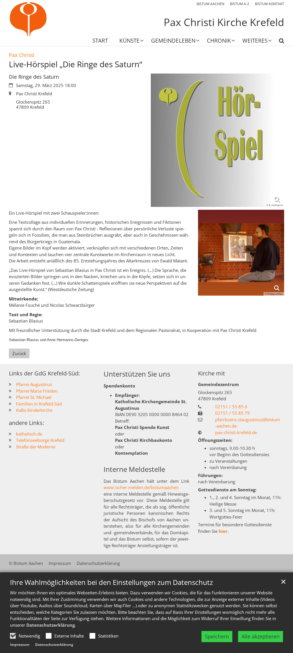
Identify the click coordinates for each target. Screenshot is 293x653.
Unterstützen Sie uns (137, 374)
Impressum (19, 644)
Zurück (19, 353)
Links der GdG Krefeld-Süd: (44, 373)
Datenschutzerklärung (50, 625)
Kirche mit (211, 373)
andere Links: (26, 422)
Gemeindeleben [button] (173, 41)
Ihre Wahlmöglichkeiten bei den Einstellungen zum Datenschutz (111, 582)
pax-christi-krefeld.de (236, 432)
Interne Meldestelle (134, 469)
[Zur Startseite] (28, 18)
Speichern (217, 636)
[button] (128, 42)
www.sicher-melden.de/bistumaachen (141, 487)
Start (100, 41)
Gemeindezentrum (218, 384)
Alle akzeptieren (260, 636)
